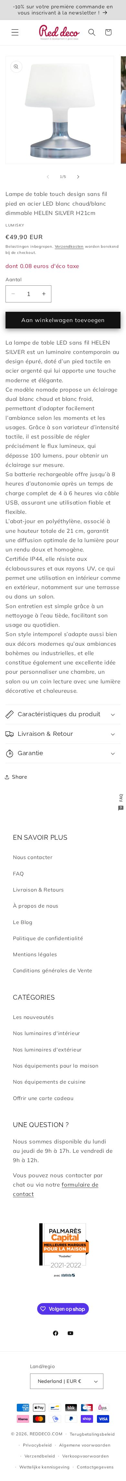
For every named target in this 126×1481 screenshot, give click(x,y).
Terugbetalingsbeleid (92, 1434)
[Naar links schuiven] (48, 177)
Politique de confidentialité (48, 938)
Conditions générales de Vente (52, 970)
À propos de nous (35, 905)
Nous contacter (33, 857)
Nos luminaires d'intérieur (46, 1033)
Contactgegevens (95, 1466)
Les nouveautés (33, 1017)
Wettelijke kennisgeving (44, 1466)
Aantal (13, 279)
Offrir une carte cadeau (43, 1098)
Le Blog (23, 922)
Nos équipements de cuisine (49, 1081)
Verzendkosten (69, 246)
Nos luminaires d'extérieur (47, 1049)
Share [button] (19, 776)
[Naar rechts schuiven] (78, 177)
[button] (15, 32)
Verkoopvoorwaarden (85, 1455)
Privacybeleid (37, 1445)
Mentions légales (35, 954)
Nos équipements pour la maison (56, 1065)
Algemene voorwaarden (84, 1445)
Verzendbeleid (40, 1455)
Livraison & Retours (38, 889)
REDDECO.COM (46, 1433)
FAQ (18, 873)
